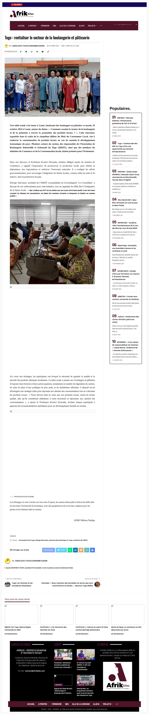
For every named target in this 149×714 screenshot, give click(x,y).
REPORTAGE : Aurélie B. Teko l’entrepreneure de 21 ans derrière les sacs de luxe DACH (125, 225)
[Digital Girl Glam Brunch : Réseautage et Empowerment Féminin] (63, 680)
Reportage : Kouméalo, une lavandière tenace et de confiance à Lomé (124, 248)
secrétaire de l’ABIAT (80, 540)
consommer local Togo (27, 540)
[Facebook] (28, 681)
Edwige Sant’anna (41, 540)
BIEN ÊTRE (58, 659)
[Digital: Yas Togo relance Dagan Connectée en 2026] (21, 614)
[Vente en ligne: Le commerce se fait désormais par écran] (127, 614)
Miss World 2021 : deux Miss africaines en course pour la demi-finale (125, 203)
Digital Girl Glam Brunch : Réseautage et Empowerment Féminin (63, 691)
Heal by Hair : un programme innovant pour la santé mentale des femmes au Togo (85, 692)
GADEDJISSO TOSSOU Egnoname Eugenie (28, 46)
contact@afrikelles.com (35, 671)
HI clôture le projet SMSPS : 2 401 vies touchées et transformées (84, 666)
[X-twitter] (35, 681)
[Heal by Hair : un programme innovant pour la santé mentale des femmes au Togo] (86, 680)
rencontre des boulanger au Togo (60, 540)
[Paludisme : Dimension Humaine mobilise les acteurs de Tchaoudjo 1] (63, 654)
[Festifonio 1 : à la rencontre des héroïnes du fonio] (56, 614)
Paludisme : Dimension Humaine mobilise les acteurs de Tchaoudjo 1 (62, 665)
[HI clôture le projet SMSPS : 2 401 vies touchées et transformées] (86, 654)
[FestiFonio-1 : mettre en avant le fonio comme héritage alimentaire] (92, 614)
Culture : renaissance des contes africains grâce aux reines (125, 319)
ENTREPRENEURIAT (11, 634)
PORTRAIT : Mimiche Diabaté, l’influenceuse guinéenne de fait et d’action (124, 121)
